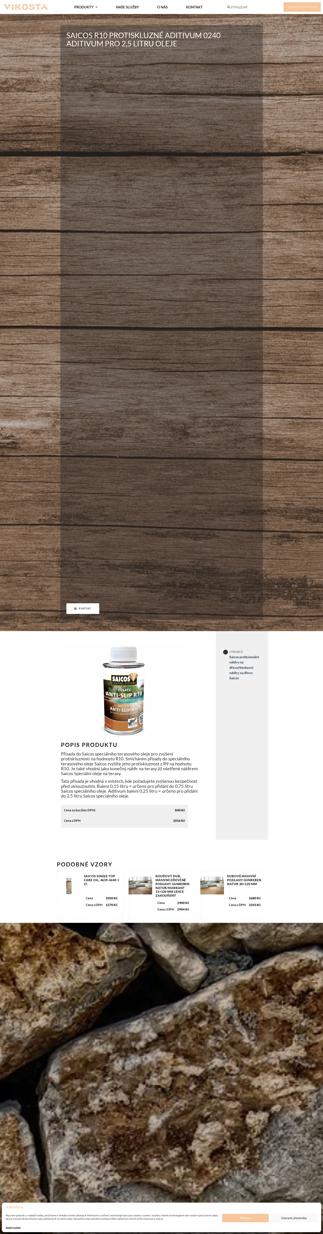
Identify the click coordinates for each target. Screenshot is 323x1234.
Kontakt (194, 7)
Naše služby (127, 7)
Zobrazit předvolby (294, 1218)
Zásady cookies (13, 1227)
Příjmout (245, 1218)
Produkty (83, 7)
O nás (162, 7)
